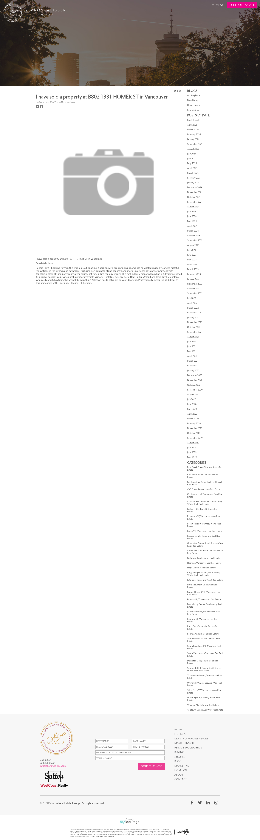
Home (178, 729)
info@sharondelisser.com (53, 765)
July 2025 (191, 153)
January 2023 (193, 279)
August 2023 (193, 245)
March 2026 (193, 129)
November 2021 (194, 322)
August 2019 (193, 442)
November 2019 (194, 428)
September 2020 (195, 389)
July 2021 (191, 341)
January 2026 (193, 139)
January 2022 (193, 317)
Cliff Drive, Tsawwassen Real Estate (203, 489)
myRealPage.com (130, 822)
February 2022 (194, 312)
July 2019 (191, 447)
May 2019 (192, 457)
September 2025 (195, 144)
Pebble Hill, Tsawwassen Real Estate (204, 599)
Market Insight (185, 743)
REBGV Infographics (188, 747)
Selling (179, 756)
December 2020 (194, 375)
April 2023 (192, 264)
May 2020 (192, 409)
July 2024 (191, 211)
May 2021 (192, 351)
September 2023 (195, 240)
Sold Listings (193, 110)
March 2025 (193, 173)
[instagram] (216, 802)
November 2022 (194, 283)
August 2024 (193, 206)
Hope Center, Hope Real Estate (201, 567)
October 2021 (193, 327)
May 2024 (192, 221)
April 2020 (192, 413)
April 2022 (192, 303)
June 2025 (192, 158)
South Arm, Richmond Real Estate (203, 633)
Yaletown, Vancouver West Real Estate (205, 709)
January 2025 (193, 182)
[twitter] (200, 802)
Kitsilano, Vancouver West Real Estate (205, 580)
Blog (177, 761)
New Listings (193, 100)
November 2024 (194, 192)
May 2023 (192, 259)
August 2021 (193, 336)
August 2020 (193, 394)
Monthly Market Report (191, 738)
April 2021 (192, 356)
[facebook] (192, 802)
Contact (180, 779)
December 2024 (194, 187)
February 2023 (194, 274)
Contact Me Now (151, 766)
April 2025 (192, 168)
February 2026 (194, 134)
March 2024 (193, 230)
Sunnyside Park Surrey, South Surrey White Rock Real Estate (204, 669)
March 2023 (193, 269)
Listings (180, 734)
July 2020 (191, 399)
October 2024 (193, 197)
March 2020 (193, 418)
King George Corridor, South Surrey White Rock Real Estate (203, 573)
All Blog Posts (193, 95)
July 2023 (191, 250)
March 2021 (193, 360)
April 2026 (192, 124)
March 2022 (193, 307)
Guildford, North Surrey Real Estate (203, 558)
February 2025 (194, 177)
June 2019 (192, 452)
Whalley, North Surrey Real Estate (203, 705)
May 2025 (192, 163)
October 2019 (193, 433)
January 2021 (193, 370)
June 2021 (192, 346)
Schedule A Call (242, 4)
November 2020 (194, 380)
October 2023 (193, 235)
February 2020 (194, 423)
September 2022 (195, 293)
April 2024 (192, 226)
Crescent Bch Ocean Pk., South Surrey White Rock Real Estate (204, 502)
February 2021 (194, 365)
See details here (44, 263)
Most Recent (193, 120)
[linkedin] (208, 802)
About (178, 774)
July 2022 (191, 298)
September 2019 (195, 438)
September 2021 (195, 332)
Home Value (182, 770)
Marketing (181, 765)
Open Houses (193, 105)
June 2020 (192, 404)
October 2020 (193, 385)
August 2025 (193, 149)
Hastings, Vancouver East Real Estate (204, 563)
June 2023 (192, 255)
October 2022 (193, 288)
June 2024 (192, 216)
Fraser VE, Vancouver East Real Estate (204, 531)
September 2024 (195, 202)
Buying (179, 752)
